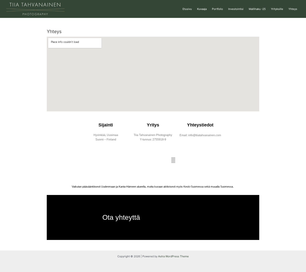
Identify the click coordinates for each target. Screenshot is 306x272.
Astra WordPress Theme (173, 256)
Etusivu (187, 9)
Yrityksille (277, 9)
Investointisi (235, 9)
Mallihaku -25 (257, 9)
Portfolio (217, 9)
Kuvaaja (202, 9)
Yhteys (292, 9)
